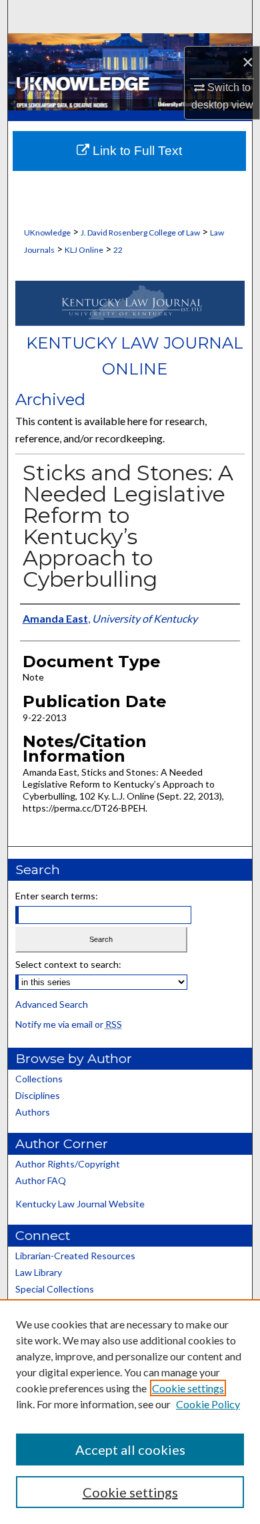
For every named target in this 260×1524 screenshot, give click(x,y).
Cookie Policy (208, 1404)
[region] (130, 1411)
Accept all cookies (130, 1449)
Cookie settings (188, 1388)
